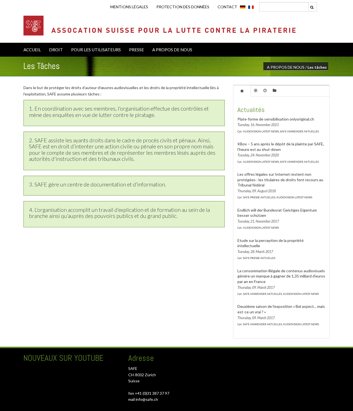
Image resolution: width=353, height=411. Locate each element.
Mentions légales (129, 6)
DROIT (56, 49)
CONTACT (227, 6)
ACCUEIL (32, 49)
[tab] (242, 91)
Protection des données (182, 6)
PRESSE (136, 49)
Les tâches (317, 67)
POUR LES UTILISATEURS (96, 49)
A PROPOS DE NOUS (172, 49)
